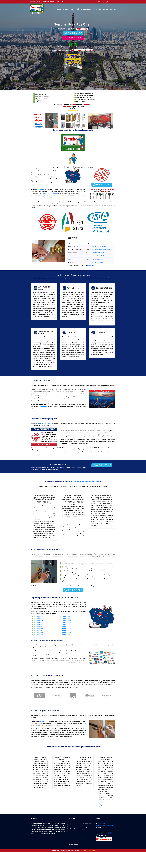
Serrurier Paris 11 (66, 616)
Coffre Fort (85, 828)
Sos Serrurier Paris (87, 823)
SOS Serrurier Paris (44, 423)
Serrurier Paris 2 (38, 618)
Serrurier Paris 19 (66, 632)
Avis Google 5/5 (73, 109)
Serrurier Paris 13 (66, 620)
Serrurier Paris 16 (66, 626)
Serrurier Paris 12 (66, 618)
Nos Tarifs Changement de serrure (101, 249)
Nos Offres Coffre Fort (97, 262)
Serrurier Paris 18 (66, 630)
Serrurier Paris (40, 189)
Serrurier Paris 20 (66, 634)
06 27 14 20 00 (74, 37)
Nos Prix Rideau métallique (99, 256)
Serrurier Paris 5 (38, 624)
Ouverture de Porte (69, 9)
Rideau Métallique (87, 825)
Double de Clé (70, 833)
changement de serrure (50, 193)
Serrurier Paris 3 (38, 620)
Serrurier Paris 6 (38, 626)
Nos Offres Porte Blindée (98, 252)
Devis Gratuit (103, 9)
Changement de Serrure (73, 831)
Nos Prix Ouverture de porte (99, 246)
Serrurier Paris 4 (38, 622)
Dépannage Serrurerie (84, 9)
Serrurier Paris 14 (66, 622)
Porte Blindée (70, 835)
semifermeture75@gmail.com (105, 825)
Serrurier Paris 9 (38, 632)
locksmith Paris (86, 832)
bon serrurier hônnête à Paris (86, 481)
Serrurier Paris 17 (66, 628)
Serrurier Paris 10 (38, 634)
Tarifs (84, 830)
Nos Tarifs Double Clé (97, 259)
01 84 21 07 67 (60, 1)
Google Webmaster (90, 850)
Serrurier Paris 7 (38, 628)
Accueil (58, 9)
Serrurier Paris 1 (38, 616)
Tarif (95, 9)
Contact (113, 9)
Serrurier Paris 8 (38, 630)
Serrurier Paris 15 (66, 624)
